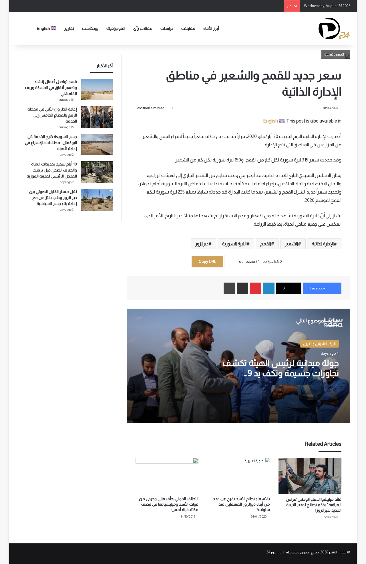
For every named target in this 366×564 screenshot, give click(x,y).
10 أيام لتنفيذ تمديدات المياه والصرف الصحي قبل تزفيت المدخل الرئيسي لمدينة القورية (52, 170)
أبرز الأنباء (211, 28)
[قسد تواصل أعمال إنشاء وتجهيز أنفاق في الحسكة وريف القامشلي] (97, 89)
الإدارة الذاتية (323, 243)
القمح (265, 243)
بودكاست (90, 28)
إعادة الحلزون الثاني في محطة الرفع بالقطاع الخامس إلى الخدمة (52, 115)
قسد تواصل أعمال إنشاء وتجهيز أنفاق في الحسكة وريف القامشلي (51, 87)
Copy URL (207, 261)
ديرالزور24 (274, 552)
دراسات (166, 28)
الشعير (291, 243)
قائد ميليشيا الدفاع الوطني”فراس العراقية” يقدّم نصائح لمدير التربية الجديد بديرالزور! (313, 504)
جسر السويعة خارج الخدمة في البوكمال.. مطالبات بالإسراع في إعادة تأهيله (51, 142)
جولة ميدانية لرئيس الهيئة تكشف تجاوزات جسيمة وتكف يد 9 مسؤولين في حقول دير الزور (280, 373)
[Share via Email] (242, 288)
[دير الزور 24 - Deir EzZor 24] (334, 28)
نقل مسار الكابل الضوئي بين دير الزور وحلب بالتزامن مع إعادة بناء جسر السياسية (53, 197)
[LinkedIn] (268, 288)
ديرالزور (201, 243)
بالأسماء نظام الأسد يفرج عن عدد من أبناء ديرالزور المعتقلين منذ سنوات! (241, 504)
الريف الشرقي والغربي (319, 344)
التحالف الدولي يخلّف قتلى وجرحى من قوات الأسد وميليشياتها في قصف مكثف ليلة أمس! (168, 504)
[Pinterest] (255, 288)
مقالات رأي (142, 28)
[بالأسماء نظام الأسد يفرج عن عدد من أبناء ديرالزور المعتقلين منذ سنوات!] (238, 475)
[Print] (229, 288)
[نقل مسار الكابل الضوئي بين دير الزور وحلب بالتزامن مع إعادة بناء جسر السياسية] (97, 200)
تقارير (69, 28)
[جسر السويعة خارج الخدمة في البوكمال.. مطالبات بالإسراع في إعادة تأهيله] (97, 144)
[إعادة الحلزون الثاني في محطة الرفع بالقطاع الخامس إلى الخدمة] (97, 117)
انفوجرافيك (115, 28)
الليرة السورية (234, 243)
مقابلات (188, 28)
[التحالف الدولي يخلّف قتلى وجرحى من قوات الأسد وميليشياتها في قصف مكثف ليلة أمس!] (167, 475)
